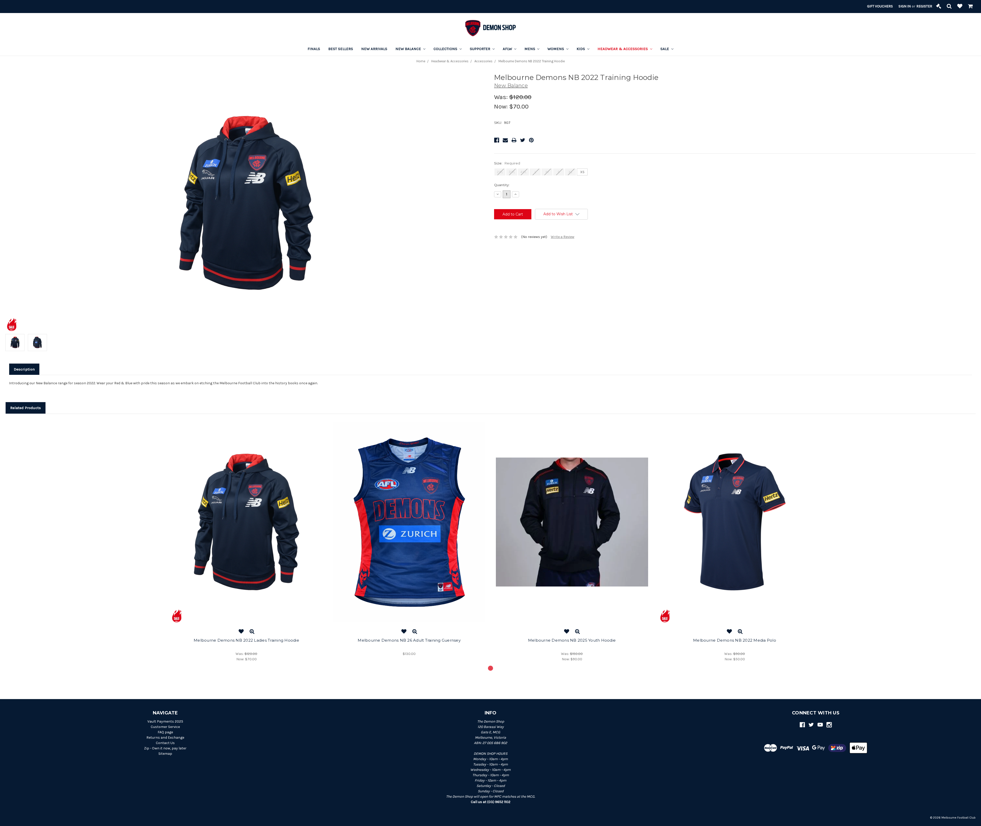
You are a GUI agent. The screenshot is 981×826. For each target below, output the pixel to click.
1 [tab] (490, 668)
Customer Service (165, 727)
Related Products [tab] (25, 407)
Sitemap (165, 753)
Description (24, 369)
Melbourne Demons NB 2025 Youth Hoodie (572, 640)
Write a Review (562, 237)
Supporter (480, 48)
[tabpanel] (246, 541)
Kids (581, 48)
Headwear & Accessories (623, 48)
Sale (665, 48)
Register (924, 6)
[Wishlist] (959, 6)
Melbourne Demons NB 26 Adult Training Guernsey (409, 640)
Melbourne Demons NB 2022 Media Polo (734, 640)
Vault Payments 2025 (165, 721)
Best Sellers (340, 48)
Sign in (904, 6)
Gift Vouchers (880, 6)
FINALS (314, 48)
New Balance (408, 48)
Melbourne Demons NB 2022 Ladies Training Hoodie (246, 640)
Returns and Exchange (165, 737)
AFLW (508, 48)
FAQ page (165, 732)
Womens (556, 48)
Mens (530, 48)
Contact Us (165, 743)
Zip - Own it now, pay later (165, 748)
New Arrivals (374, 48)
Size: (507, 163)
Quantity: (501, 185)
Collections (446, 48)
